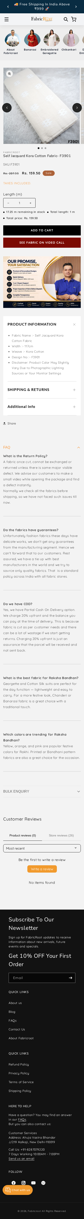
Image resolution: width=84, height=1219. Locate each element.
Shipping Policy (20, 1091)
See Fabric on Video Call (42, 242)
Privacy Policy (19, 1073)
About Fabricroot (21, 1038)
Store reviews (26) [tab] (61, 835)
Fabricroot (34, 1211)
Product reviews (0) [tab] (22, 835)
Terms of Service (21, 1082)
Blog (12, 1012)
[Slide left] (7, 107)
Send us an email (21, 1159)
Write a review (42, 869)
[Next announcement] (76, 6)
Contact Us (17, 1029)
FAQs (13, 1020)
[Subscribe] (70, 978)
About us (15, 1003)
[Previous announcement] (8, 6)
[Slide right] (77, 107)
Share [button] (12, 423)
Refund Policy (19, 1064)
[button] (6, 19)
